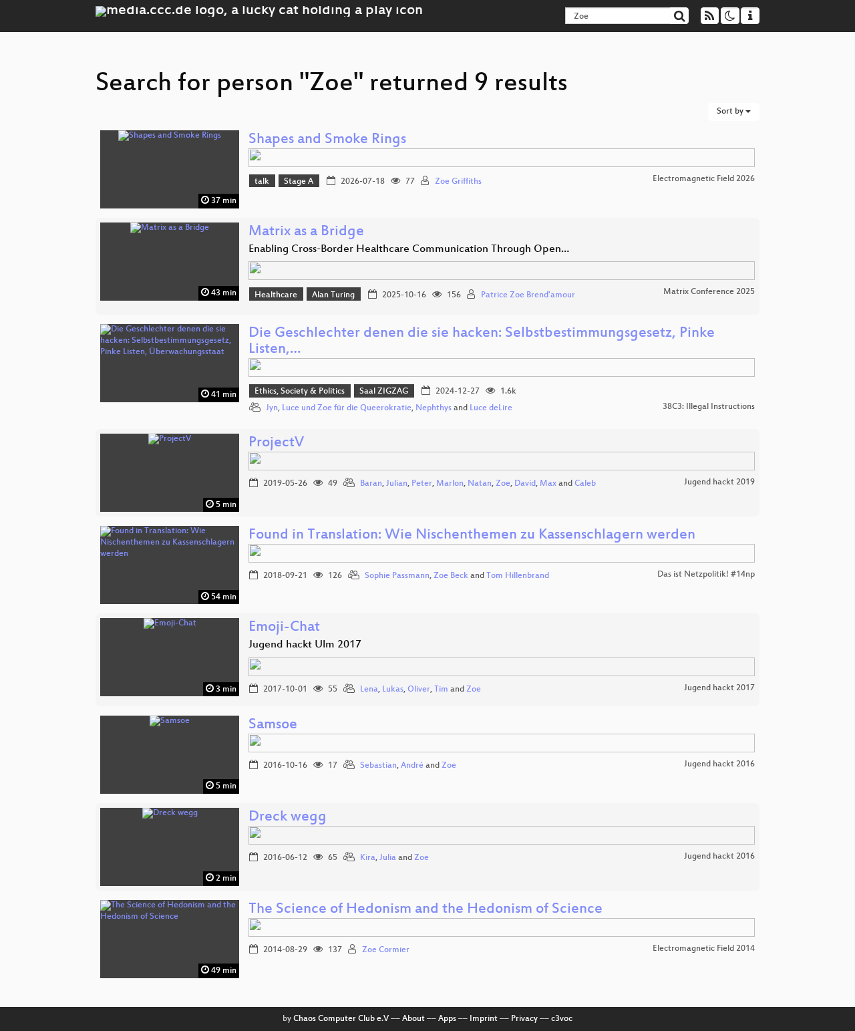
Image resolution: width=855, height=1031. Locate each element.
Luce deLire (491, 408)
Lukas (392, 689)
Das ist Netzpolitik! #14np (706, 574)
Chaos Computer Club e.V (341, 1019)
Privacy (524, 1019)
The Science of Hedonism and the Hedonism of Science (425, 909)
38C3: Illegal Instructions (709, 407)
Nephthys (433, 408)
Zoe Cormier (385, 950)
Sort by (731, 111)
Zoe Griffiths (458, 181)
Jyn (272, 408)
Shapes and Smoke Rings (327, 140)
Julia (387, 858)
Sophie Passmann (397, 576)
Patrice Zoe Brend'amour (528, 295)
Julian (396, 483)
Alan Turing (333, 295)
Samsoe (272, 725)
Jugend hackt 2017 (719, 688)
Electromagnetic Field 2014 (704, 948)
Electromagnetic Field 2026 (704, 179)
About (413, 1019)
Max (548, 483)
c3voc (561, 1019)
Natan (480, 483)
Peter (421, 483)
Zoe (503, 483)
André (412, 765)
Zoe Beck (451, 576)
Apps (447, 1019)
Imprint (484, 1019)
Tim (441, 689)
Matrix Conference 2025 (709, 292)
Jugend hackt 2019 (719, 482)
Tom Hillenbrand (517, 576)
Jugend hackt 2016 (719, 764)
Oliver (418, 689)
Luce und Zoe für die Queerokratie (346, 408)
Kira (367, 858)
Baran (371, 483)
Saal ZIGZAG (383, 391)
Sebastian (378, 765)
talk (261, 181)
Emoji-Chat (284, 627)
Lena (369, 689)
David (525, 483)
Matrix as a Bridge (306, 232)
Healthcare (275, 295)
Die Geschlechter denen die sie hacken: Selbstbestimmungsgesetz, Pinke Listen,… (481, 341)
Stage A (298, 181)
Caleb (585, 483)
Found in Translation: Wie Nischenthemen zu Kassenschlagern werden (471, 535)
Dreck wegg (287, 817)
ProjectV (276, 443)
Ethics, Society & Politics (299, 391)
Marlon (450, 483)
